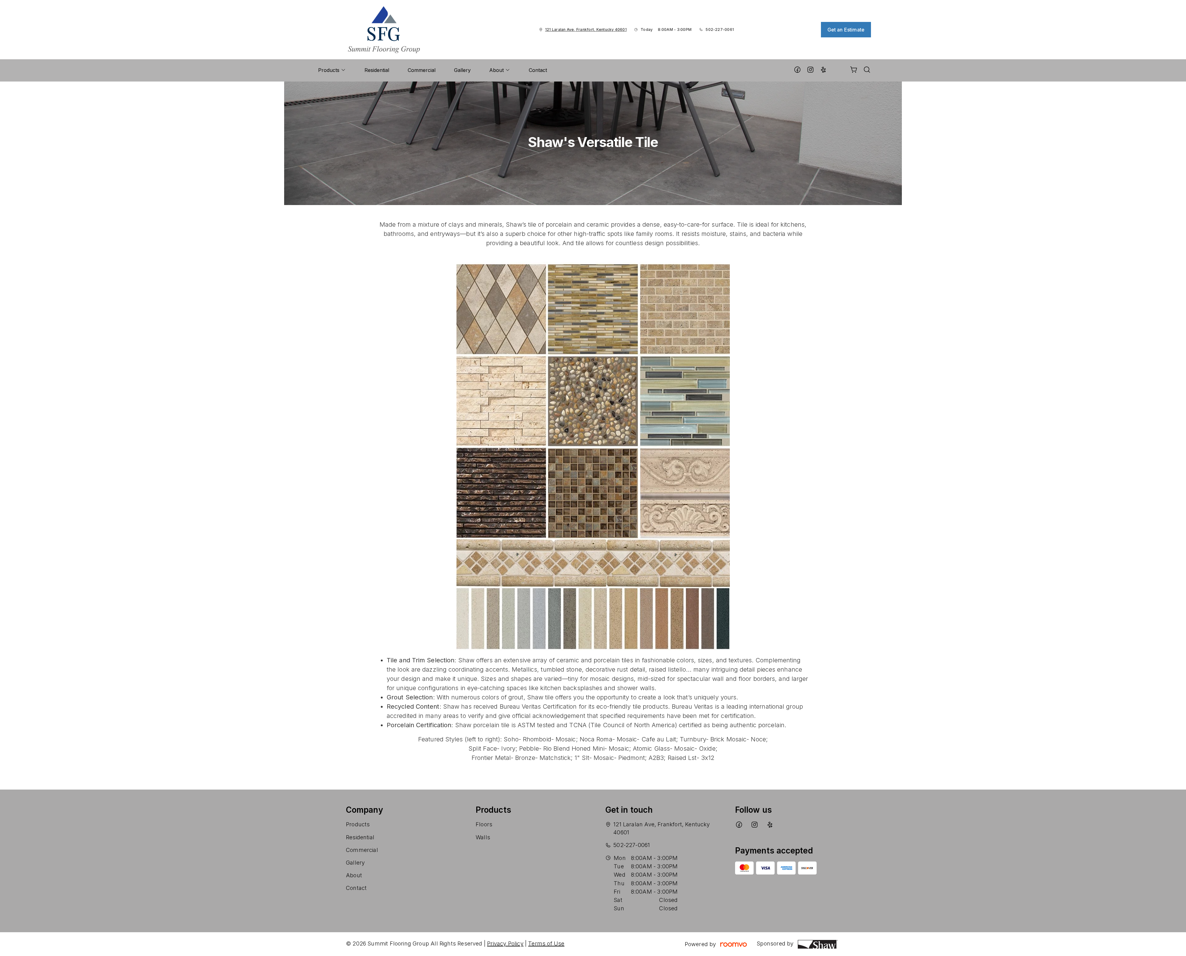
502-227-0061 (719, 29)
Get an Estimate (845, 30)
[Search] (867, 70)
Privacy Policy (505, 943)
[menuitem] (332, 70)
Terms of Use (546, 943)
